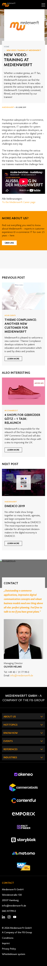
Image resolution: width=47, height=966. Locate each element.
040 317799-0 (9, 911)
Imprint (6, 943)
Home (6, 47)
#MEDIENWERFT (8, 107)
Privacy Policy (9, 948)
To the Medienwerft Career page (18, 202)
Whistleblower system (13, 954)
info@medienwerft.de (21, 675)
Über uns (9, 243)
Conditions (7, 937)
